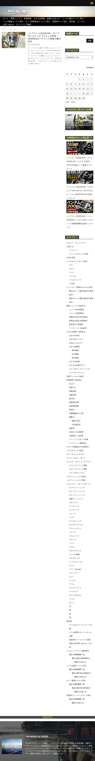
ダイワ (71, 268)
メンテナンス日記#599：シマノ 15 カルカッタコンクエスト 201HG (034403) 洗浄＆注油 (79, 124)
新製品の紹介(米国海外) (78, 320)
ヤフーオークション (77, 372)
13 (71, 89)
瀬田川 (71, 417)
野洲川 (71, 409)
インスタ (81, 21)
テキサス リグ (74, 558)
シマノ (71, 272)
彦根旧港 (72, 391)
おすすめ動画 (74, 346)
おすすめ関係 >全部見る (76, 332)
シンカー (72, 580)
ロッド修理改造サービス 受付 (37, 21)
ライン (71, 576)
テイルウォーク (75, 280)
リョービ (72, 276)
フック (71, 565)
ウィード (72, 513)
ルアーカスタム (75, 595)
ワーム (71, 584)
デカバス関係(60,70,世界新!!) (78, 447)
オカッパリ (73, 502)
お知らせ (70, 246)
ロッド (71, 602)
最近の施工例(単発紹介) (81, 658)
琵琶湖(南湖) (74, 406)
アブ (71, 265)
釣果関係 (27, 18)
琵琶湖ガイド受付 (59, 21)
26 (67, 98)
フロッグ (72, 539)
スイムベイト (74, 536)
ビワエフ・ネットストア (76, 243)
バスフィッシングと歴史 (76, 480)
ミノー (71, 543)
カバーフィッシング (77, 487)
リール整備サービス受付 (13, 21)
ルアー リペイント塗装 (78, 469)
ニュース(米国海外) (76, 313)
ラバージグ (73, 591)
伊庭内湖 (72, 395)
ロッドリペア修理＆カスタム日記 (80, 287)
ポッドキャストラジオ (75, 454)
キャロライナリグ (76, 524)
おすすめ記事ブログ (77, 365)
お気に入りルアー (76, 343)
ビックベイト (74, 510)
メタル (71, 547)
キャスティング (75, 521)
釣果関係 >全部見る (74, 380)
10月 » (73, 102)
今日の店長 (71, 257)
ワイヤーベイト (75, 588)
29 (79, 98)
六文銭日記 (76, 424)
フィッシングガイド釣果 (78, 439)
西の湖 (71, 398)
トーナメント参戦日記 (77, 443)
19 (67, 93)
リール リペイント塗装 (78, 465)
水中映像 (75, 354)
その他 (71, 283)
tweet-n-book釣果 (76, 432)
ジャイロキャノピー (77, 473)
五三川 (71, 383)
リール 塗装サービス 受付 (73, 18)
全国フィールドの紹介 (75, 376)
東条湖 (71, 428)
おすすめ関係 (39, 18)
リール (71, 599)
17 (88, 89)
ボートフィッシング (77, 495)
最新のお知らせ (53, 18)
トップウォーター (76, 562)
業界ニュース (16, 18)
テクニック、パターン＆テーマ (79, 484)
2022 (4, 29)
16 (83, 89)
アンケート (73, 250)
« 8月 (67, 102)
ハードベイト (74, 506)
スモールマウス (75, 550)
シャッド (72, 532)
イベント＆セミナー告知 (78, 254)
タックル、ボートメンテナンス (79, 461)
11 (92, 84)
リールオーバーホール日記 (77, 261)
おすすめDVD (74, 335)
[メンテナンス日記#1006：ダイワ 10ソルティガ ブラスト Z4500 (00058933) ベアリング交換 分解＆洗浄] (13, 40)
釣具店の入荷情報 (76, 324)
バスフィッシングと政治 (76, 476)
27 (71, 98)
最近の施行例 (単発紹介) (81, 673)
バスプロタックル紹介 (75, 450)
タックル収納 (74, 554)
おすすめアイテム (76, 339)
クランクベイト (75, 528)
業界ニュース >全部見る (76, 306)
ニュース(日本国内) (76, 309)
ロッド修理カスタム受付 (76, 680)
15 (79, 89)
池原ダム (72, 387)
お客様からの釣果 (76, 435)
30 (83, 98)
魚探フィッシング (76, 498)
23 (83, 93)
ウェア (71, 517)
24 (88, 93)
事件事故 (75, 350)
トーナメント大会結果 (77, 328)
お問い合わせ (8, 24)
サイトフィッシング (77, 491)
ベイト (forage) (75, 569)
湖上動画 (75, 358)
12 (67, 89)
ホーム (5, 18)
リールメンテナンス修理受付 (78, 651)
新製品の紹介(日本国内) (78, 317)
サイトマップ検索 (23, 24)
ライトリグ (73, 573)
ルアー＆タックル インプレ (79, 369)
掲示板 (72, 21)
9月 (10, 29)
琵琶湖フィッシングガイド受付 (79, 695)
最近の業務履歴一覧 (77, 654)
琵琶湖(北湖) (74, 402)
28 (75, 98)
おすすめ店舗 (74, 361)
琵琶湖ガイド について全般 (79, 639)
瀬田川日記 (76, 421)
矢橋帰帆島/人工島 (76, 413)
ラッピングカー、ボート (76, 458)
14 (75, 89)
